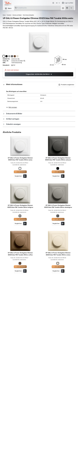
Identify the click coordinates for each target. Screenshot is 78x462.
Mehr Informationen (14, 84)
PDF (14, 65)
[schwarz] (7, 56)
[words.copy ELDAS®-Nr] (18, 59)
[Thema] (53, 3)
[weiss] (4, 56)
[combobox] (38, 8)
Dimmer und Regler (17, 14)
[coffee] (15, 56)
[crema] (17, 56)
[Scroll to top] (73, 457)
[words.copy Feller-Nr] (24, 60)
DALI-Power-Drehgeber (28, 14)
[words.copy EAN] (21, 62)
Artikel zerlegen (12, 119)
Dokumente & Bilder (14, 113)
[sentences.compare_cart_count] (62, 8)
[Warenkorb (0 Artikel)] (67, 8)
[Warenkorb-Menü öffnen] (71, 8)
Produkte (9, 14)
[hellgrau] (9, 56)
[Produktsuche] (16, 8)
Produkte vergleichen (67, 84)
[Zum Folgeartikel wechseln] (25, 176)
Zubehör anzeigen (13, 124)
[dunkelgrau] (12, 56)
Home (4, 14)
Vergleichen (18, 176)
